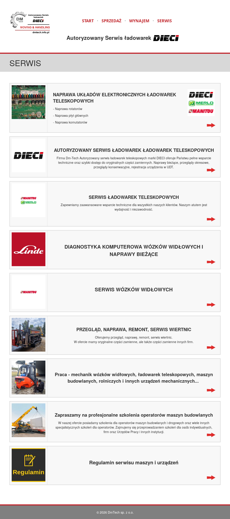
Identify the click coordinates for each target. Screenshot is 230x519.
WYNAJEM (139, 20)
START (88, 20)
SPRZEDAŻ (111, 20)
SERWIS (164, 20)
